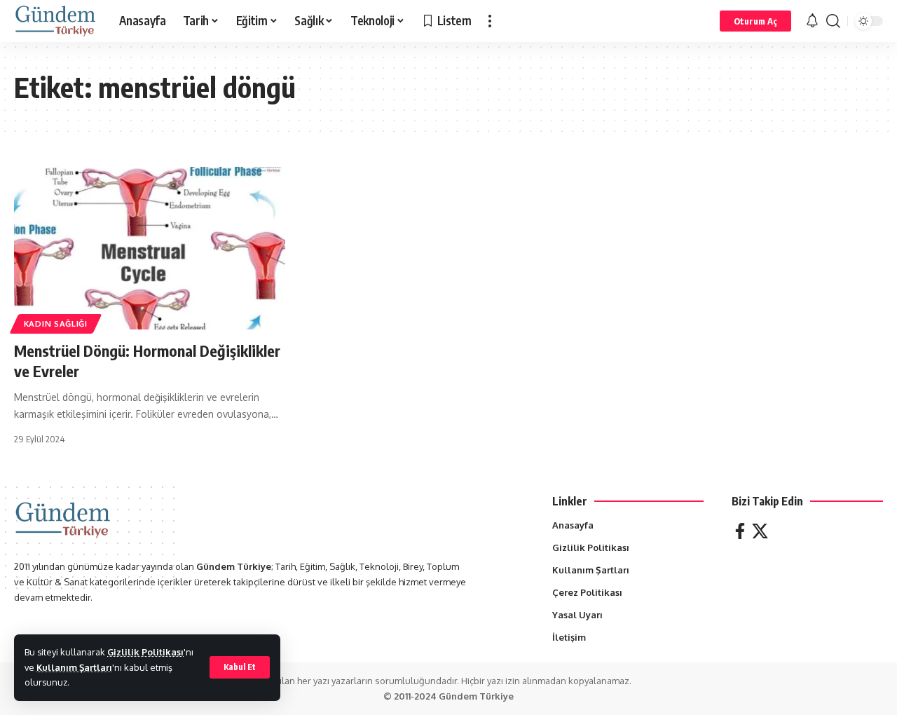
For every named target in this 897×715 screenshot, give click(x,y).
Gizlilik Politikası (145, 652)
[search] (833, 21)
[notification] (812, 21)
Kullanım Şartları (74, 667)
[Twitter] (760, 531)
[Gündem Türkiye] (55, 21)
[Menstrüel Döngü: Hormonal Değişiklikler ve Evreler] (149, 248)
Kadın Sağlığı (56, 323)
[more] (490, 21)
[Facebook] (740, 531)
